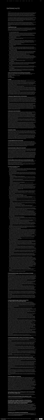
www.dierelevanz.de (12, 77)
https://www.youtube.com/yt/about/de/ (18, 364)
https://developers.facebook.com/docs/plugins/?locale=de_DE (28, 283)
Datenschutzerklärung (3, 419)
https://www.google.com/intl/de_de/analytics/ (22, 335)
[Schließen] (43, 418)
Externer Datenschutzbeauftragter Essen (18, 414)
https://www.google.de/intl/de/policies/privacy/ (29, 373)
